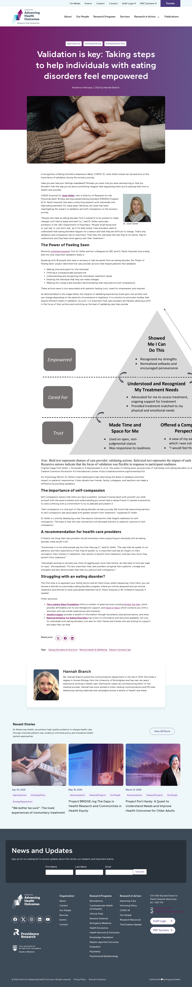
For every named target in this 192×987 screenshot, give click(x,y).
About (68, 16)
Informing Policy (38, 795)
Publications (172, 16)
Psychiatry (95, 951)
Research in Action (145, 16)
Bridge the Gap (132, 604)
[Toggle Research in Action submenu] (159, 17)
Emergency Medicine (100, 923)
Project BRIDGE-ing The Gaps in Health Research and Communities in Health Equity (95, 806)
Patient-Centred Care (120, 649)
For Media (75, 3)
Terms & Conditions (97, 979)
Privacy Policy (80, 979)
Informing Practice (93, 43)
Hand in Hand (112, 607)
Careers (100, 3)
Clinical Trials (96, 913)
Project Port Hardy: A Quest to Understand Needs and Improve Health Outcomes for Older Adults (150, 806)
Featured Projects (98, 795)
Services (125, 16)
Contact (113, 3)
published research (60, 251)
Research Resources (130, 919)
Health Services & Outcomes (104, 932)
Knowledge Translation (101, 937)
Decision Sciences (99, 918)
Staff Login (128, 3)
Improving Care (73, 43)
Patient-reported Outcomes (104, 942)
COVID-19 (125, 910)
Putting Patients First (115, 43)
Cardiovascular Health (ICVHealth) (101, 907)
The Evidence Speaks (131, 924)
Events (88, 3)
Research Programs (104, 16)
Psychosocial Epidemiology (104, 956)
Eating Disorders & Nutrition (63, 649)
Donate (170, 3)
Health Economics (99, 928)
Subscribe (139, 872)
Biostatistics (96, 901)
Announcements (77, 795)
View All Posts (162, 731)
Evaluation (95, 946)
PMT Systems (147, 3)
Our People (82, 16)
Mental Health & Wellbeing (93, 649)
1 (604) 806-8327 (163, 908)
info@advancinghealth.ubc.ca (169, 911)
